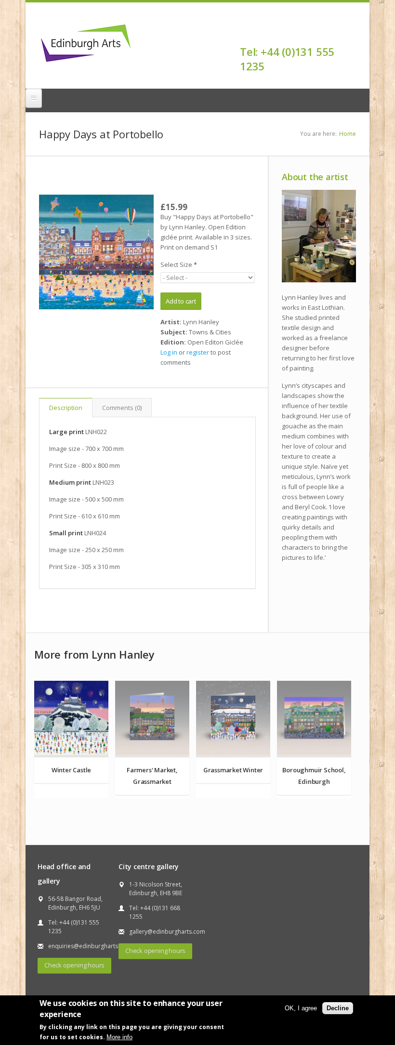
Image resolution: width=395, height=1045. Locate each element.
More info (119, 1037)
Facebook (349, 35)
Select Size (178, 264)
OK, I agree (301, 1008)
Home (347, 134)
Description (65, 407)
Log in (168, 352)
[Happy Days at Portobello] (96, 252)
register (197, 352)
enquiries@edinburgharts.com (90, 946)
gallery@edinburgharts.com (167, 931)
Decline (338, 1008)
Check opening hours (74, 965)
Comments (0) (122, 407)
